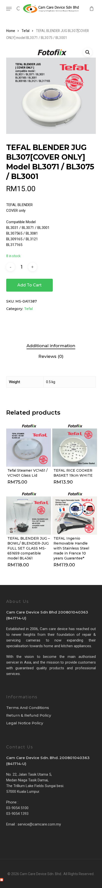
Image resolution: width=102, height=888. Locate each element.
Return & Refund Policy (28, 715)
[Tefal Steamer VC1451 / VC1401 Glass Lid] (28, 444)
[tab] (50, 345)
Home (10, 31)
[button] (9, 8)
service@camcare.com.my (39, 824)
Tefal (25, 31)
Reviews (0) (50, 356)
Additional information (50, 345)
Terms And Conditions (27, 707)
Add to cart (29, 285)
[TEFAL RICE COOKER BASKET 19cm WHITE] (74, 444)
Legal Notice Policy (24, 723)
